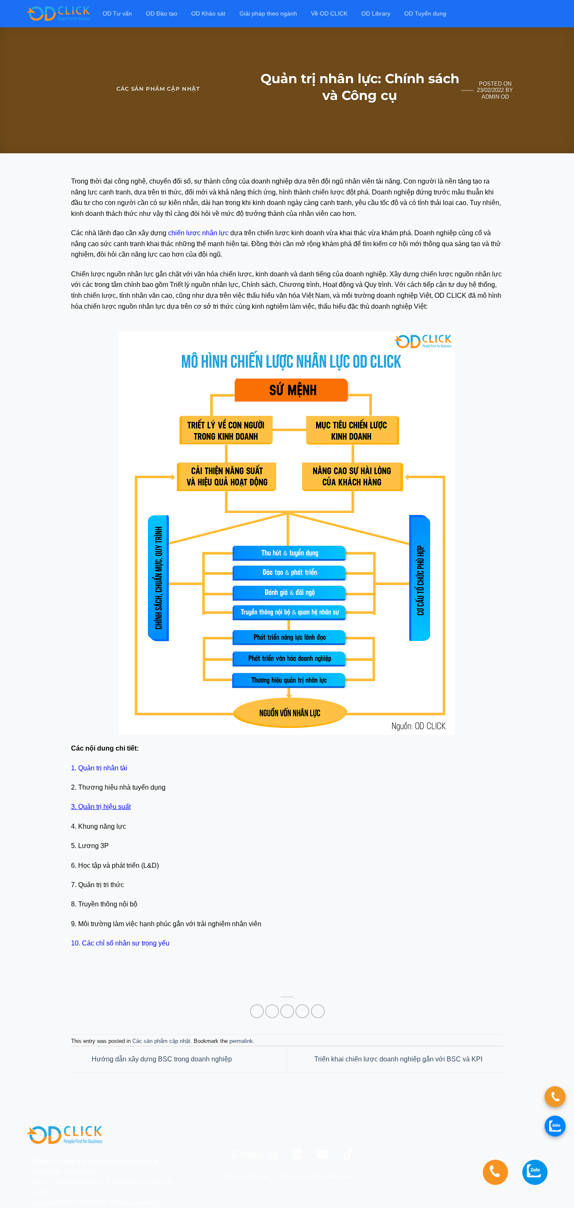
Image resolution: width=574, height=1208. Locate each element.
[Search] (544, 13)
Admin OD (495, 97)
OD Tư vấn (117, 13)
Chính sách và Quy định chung (317, 1176)
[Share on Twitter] (272, 1011)
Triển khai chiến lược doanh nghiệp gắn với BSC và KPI (399, 1059)
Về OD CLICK (329, 13)
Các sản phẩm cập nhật (158, 89)
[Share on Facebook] (257, 1011)
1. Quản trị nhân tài (99, 768)
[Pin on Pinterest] (302, 1011)
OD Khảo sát (208, 13)
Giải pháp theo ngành (268, 13)
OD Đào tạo (161, 13)
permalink (241, 1041)
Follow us (255, 1154)
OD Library (375, 13)
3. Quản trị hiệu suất (101, 806)
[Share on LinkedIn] (318, 1011)
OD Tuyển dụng (425, 13)
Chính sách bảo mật (243, 1176)
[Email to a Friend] (287, 1011)
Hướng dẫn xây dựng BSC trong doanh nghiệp (161, 1059)
